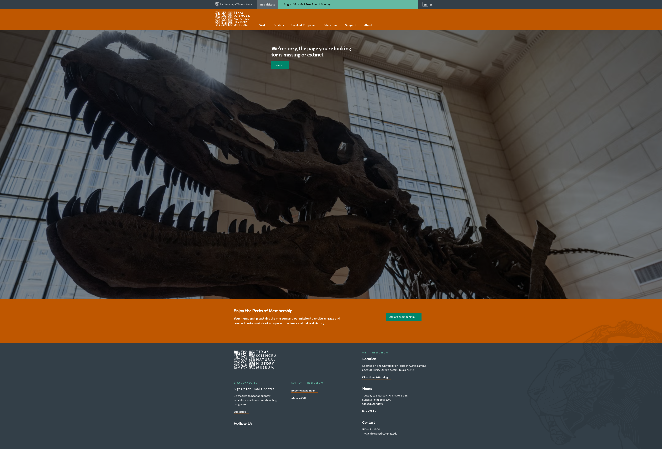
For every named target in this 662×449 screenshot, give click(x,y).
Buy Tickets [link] (267, 4)
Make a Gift (298, 398)
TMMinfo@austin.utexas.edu (379, 433)
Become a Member (303, 390)
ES (431, 4)
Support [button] (350, 25)
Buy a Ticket (370, 411)
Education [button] (330, 25)
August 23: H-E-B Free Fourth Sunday (307, 4)
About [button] (368, 25)
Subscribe (240, 411)
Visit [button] (262, 25)
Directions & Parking (375, 377)
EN (425, 4)
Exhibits (279, 25)
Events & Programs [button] (303, 25)
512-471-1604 (371, 429)
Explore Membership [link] (402, 316)
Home (278, 65)
